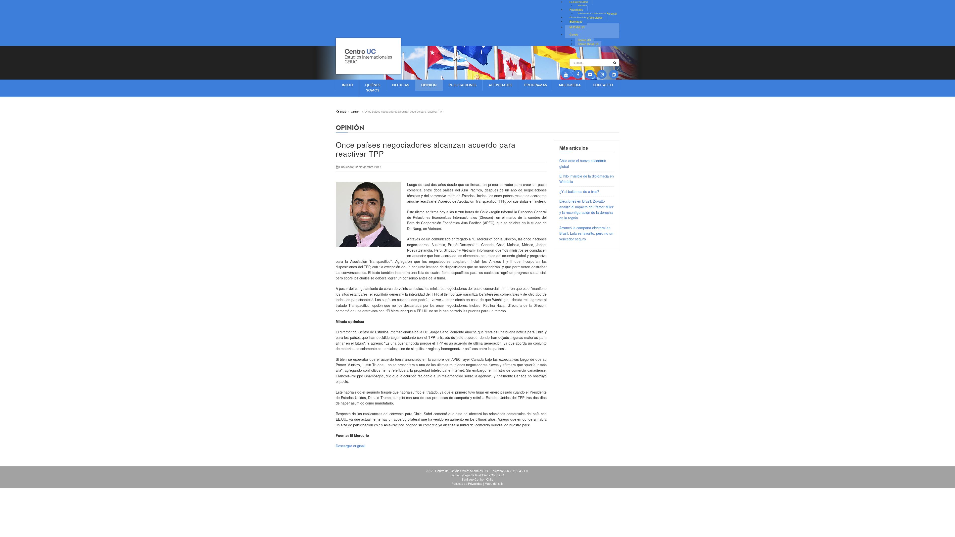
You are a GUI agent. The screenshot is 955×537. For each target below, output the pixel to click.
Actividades (500, 85)
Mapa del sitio (494, 483)
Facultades (576, 9)
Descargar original (350, 445)
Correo (574, 34)
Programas (535, 85)
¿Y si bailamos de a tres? (579, 191)
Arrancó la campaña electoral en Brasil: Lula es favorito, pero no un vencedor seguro (586, 233)
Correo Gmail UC (588, 44)
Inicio (347, 85)
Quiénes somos (372, 87)
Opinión (429, 85)
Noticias (400, 85)
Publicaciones (463, 85)
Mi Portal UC (577, 27)
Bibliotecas (576, 21)
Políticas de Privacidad (467, 483)
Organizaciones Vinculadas (586, 17)
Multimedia (570, 85)
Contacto (603, 85)
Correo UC (584, 40)
